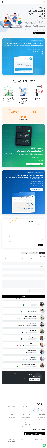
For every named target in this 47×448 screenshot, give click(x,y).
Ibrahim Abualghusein (30, 337)
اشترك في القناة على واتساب (34, 164)
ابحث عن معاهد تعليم (26, 423)
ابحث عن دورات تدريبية (26, 419)
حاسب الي (34, 311)
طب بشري (34, 332)
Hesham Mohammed (30, 344)
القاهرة (25, 332)
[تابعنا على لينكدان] (33, 411)
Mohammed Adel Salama (29, 364)
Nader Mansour (32, 323)
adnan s (34, 310)
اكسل (31, 311)
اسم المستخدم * (40, 224)
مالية (31, 304)
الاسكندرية (23, 359)
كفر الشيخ (19, 318)
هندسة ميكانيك (33, 318)
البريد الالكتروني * (40, 234)
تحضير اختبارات (29, 366)
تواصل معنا (42, 421)
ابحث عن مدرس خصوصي (25, 417)
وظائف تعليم (13, 419)
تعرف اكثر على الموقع (39, 33)
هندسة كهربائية (28, 318)
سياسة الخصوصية (11, 441)
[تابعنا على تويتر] (39, 411)
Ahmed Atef (33, 330)
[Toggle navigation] (2, 2)
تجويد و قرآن (34, 359)
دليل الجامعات (27, 424)
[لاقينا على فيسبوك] (44, 411)
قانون (30, 359)
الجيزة (22, 352)
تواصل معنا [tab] (41, 253)
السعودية (27, 304)
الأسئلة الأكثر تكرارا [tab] (33, 253)
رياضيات (34, 352)
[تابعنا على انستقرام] (41, 411)
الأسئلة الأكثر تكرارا (12, 417)
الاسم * (42, 229)
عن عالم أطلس (42, 419)
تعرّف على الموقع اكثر (34, 379)
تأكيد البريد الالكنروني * (39, 239)
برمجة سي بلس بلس (28, 345)
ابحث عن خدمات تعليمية (25, 421)
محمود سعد (33, 357)
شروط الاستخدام (11, 439)
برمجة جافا (34, 345)
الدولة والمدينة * (42, 272)
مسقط (19, 366)
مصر (22, 318)
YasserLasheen (32, 350)
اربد (23, 338)
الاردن (25, 338)
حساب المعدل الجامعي (25, 426)
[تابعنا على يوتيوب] (36, 411)
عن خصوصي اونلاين (41, 417)
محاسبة (35, 304)
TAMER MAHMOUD (31, 303)
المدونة (14, 421)
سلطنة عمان (22, 366)
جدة (25, 304)
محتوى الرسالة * (42, 279)
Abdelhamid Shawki (31, 316)
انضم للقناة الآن (23, 69)
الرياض (23, 311)
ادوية (30, 332)
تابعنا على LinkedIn (36, 189)
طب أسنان (29, 338)
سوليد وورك (28, 325)
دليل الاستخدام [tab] (25, 253)
